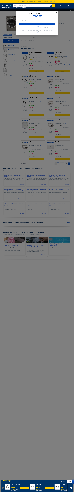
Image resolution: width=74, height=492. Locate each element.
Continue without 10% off (37, 26)
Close (69, 481)
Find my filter (52, 1)
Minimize (62, 481)
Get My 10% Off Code (37, 24)
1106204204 (14, 482)
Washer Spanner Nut (16, 484)
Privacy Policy (37, 32)
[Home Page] (7, 6)
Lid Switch (38, 484)
